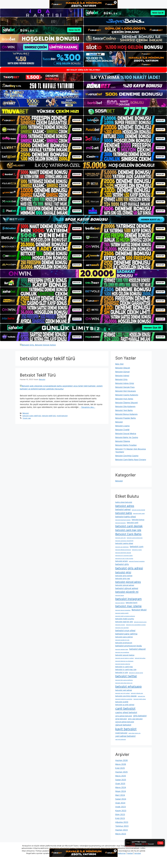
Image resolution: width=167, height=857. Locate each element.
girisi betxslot (121, 719)
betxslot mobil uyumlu (124, 619)
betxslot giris (122, 564)
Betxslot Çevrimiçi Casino (126, 456)
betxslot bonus (138, 520)
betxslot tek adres (140, 658)
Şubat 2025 (120, 780)
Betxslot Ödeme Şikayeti (126, 403)
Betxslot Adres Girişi (124, 383)
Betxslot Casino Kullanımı (126, 395)
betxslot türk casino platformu (124, 680)
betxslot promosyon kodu (128, 645)
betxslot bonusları (120, 523)
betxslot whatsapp (128, 686)
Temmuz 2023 (121, 826)
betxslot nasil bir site (124, 622)
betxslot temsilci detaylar (122, 664)
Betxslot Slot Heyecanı (125, 391)
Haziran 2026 (121, 760)
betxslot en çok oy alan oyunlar (124, 558)
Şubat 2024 (120, 799)
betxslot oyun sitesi (125, 630)
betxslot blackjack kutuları (123, 520)
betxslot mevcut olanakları (123, 610)
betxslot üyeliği (121, 702)
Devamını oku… (88, 407)
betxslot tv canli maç (124, 667)
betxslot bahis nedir (139, 513)
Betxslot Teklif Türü (38, 375)
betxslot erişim (121, 561)
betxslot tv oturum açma (136, 672)
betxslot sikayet (137, 649)
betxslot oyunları (120, 625)
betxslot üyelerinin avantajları (123, 699)
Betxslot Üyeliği (122, 430)
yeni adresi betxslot (125, 736)
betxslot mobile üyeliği (121, 613)
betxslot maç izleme (128, 606)
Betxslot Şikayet (122, 368)
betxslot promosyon (123, 643)
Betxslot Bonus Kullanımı (126, 414)
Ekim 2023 (120, 814)
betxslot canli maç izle (128, 530)
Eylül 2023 (120, 818)
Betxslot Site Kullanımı (125, 406)
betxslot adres (124, 506)
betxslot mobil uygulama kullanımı (125, 616)
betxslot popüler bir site (122, 640)
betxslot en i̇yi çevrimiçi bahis (124, 555)
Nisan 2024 (120, 791)
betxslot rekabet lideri (121, 649)
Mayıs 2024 (120, 787)
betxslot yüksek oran (137, 693)
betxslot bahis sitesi (125, 516)
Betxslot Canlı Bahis (128, 534)
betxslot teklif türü (49, 416)
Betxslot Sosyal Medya (125, 433)
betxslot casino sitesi (124, 543)
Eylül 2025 (120, 768)
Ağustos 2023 (121, 822)
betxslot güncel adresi (124, 585)
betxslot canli (132, 523)
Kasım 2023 (120, 810)
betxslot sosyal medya (124, 655)
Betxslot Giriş (121, 379)
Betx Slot (119, 364)
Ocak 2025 (120, 783)
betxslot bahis (123, 513)
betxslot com (136, 546)
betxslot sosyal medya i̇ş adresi (124, 658)
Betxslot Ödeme (122, 441)
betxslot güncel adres (128, 581)
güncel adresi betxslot (124, 722)
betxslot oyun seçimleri (122, 627)
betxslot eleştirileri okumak (123, 552)
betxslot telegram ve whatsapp (124, 661)
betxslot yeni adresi (123, 690)
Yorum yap (26, 418)
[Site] (41, 120)
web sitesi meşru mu (134, 733)
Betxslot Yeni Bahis (124, 410)
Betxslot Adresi (122, 375)
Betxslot (25, 413)
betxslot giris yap (122, 578)
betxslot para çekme (124, 637)
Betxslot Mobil (139, 609)
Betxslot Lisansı (122, 426)
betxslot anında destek (138, 510)
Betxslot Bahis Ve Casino (126, 437)
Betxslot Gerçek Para (125, 387)
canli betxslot (125, 708)
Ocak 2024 (120, 803)
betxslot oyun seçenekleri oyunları (136, 625)
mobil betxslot (62, 416)
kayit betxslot (126, 729)
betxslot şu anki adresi (124, 705)
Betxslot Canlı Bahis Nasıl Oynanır (130, 459)
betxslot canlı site (120, 538)
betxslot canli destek (129, 526)
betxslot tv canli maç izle (125, 669)
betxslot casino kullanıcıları (135, 538)
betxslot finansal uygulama (137, 561)
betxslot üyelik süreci (139, 699)
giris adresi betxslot (123, 716)
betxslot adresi (123, 509)
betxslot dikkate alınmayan (123, 549)
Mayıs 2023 (120, 834)
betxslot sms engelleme (122, 652)
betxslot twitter (126, 676)
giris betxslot (140, 715)
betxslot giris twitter (123, 576)
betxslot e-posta (137, 549)
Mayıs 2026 (120, 764)
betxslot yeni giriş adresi (122, 693)
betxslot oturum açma (140, 622)
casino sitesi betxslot (126, 712)
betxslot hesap (119, 595)
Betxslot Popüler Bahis (125, 418)
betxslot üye (141, 696)
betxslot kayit (131, 603)
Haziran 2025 (121, 772)
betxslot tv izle (121, 672)
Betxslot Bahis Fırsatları (126, 445)
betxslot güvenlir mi (126, 591)
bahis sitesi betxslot (123, 502)
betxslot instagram (128, 599)
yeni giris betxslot (120, 739)
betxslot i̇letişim (120, 603)
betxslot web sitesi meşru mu (123, 683)
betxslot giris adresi (129, 568)
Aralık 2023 (120, 807)
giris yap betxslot (135, 719)
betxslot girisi (123, 572)
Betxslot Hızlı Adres (124, 399)
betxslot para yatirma (126, 633)
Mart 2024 (120, 795)
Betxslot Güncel (122, 372)
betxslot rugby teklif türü (31, 416)
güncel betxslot (123, 724)
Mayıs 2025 (120, 776)
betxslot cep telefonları (122, 547)
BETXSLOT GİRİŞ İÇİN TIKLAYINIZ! (83, 70)
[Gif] (83, 165)
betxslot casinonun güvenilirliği (124, 541)
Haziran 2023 (121, 830)
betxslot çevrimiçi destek (126, 696)
